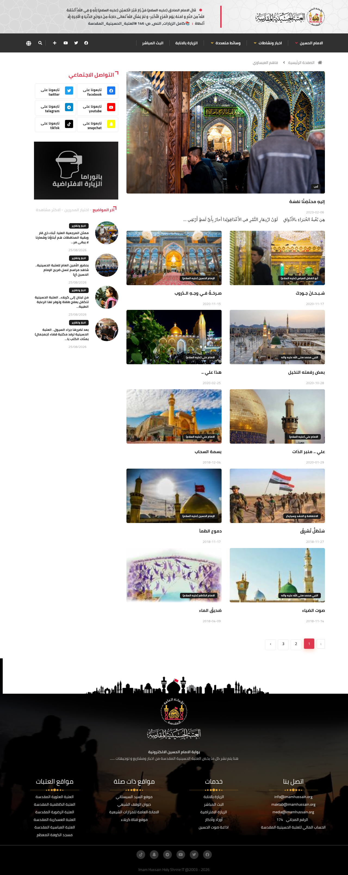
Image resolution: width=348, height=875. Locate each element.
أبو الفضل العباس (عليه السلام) (299, 278)
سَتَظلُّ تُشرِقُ (312, 531)
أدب (316, 186)
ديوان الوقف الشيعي (134, 804)
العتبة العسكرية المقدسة (55, 819)
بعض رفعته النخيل (306, 372)
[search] (40, 43)
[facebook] (86, 42)
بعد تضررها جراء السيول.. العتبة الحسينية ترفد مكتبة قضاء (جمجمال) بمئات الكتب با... (62, 334)
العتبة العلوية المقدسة (55, 796)
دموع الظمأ (210, 531)
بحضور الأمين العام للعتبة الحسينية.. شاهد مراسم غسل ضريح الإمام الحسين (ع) (62, 270)
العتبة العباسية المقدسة (55, 827)
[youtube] (66, 42)
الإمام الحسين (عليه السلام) (198, 278)
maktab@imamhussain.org (293, 804)
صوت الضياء (313, 610)
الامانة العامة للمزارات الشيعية (134, 811)
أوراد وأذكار (214, 819)
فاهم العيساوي (265, 62)
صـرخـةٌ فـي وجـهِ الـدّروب (198, 293)
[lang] (28, 43)
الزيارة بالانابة (186, 42)
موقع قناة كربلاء (134, 819)
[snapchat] (154, 854)
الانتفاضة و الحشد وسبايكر (302, 516)
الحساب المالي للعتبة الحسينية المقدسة (293, 827)
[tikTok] (140, 854)
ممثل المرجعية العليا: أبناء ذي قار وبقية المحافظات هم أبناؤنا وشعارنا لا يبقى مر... (62, 237)
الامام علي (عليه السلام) (200, 357)
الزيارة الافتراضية (213, 811)
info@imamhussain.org (293, 796)
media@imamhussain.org (293, 811)
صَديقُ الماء (210, 610)
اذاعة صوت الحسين (214, 827)
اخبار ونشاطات (270, 42)
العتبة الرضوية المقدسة (54, 811)
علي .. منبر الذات (308, 451)
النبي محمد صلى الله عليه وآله (299, 357)
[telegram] (167, 854)
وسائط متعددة (228, 42)
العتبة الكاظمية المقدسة (54, 804)
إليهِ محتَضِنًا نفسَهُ (307, 201)
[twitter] (76, 42)
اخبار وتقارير (79, 225)
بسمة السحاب (208, 451)
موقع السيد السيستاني (134, 796)
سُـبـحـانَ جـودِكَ (310, 293)
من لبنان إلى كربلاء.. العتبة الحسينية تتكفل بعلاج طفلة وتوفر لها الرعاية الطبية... (62, 302)
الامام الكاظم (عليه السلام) (199, 595)
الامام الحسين (311, 42)
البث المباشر (152, 42)
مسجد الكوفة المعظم (55, 834)
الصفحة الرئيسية (301, 62)
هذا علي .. (211, 372)
